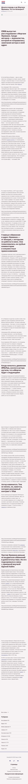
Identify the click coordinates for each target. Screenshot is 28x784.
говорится (3, 507)
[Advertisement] (14, 62)
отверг (20, 677)
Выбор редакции (5, 726)
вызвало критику (11, 139)
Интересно (3, 11)
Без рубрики (4, 720)
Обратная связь (14, 769)
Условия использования (14, 777)
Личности (3, 739)
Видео (2, 723)
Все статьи (4, 712)
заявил (8, 594)
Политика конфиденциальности (14, 779)
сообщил (7, 583)
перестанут (15, 550)
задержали (4, 659)
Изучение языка (5, 733)
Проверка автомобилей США (14, 771)
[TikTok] (14, 761)
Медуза (20, 84)
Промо (2, 748)
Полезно (3, 745)
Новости (3, 742)
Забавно (3, 729)
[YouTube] (18, 761)
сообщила (22, 545)
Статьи (14, 767)
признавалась (4, 655)
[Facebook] (10, 761)
